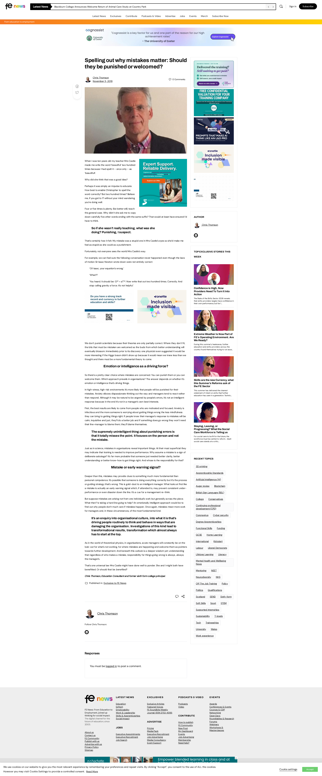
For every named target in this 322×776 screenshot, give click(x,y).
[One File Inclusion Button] (161, 321)
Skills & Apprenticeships (128, 715)
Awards (213, 703)
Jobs (182, 16)
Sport (213, 603)
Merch (204, 16)
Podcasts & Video (151, 16)
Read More (92, 771)
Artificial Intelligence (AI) (208, 479)
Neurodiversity (203, 577)
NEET (214, 570)
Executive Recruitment (127, 737)
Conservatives (215, 499)
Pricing (150, 728)
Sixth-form (226, 596)
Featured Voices (155, 706)
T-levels (218, 616)
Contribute (131, 16)
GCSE (199, 534)
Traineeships (212, 622)
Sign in (292, 6)
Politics (199, 590)
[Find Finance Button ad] (214, 73)
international (202, 541)
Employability (122, 709)
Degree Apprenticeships (208, 521)
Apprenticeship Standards (209, 472)
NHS (218, 577)
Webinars (214, 724)
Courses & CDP (217, 709)
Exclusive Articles (155, 703)
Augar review (202, 485)
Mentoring (201, 570)
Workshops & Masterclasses (216, 729)
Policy (225, 583)
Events (193, 16)
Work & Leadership (125, 712)
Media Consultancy (156, 740)
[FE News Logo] (15, 6)
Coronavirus (202, 515)
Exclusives (115, 16)
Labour (199, 547)
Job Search (121, 740)
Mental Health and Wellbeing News (211, 562)
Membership (184, 740)
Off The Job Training (206, 583)
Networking (215, 712)
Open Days (214, 715)
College (200, 499)
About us (89, 732)
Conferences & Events (220, 706)
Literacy (222, 554)
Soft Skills (201, 603)
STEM (224, 603)
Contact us (90, 735)
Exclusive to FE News (115, 583)
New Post (183, 728)
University (201, 629)
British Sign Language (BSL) (210, 492)
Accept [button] (310, 769)
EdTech (119, 706)
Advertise (170, 16)
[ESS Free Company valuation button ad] (214, 102)
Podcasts (183, 703)
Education (121, 703)
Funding (221, 528)
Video (181, 706)
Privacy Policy (92, 747)
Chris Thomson (101, 77)
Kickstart (218, 541)
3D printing (201, 466)
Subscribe (308, 6)
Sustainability (203, 616)
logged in (111, 666)
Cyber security (221, 515)
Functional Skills (204, 528)
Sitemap (89, 750)
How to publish (185, 722)
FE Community (92, 738)
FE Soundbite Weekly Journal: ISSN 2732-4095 (159, 711)
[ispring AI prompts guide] (214, 130)
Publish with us (92, 741)
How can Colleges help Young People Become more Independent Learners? (95, 6)
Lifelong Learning (204, 554)
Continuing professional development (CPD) (208, 507)
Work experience (204, 635)
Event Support (154, 742)
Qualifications (215, 590)
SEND (213, 596)
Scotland (200, 596)
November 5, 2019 (103, 81)
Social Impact (122, 718)
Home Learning (214, 534)
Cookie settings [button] (288, 769)
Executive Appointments (128, 734)
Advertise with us (93, 744)
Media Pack (152, 731)
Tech (198, 622)
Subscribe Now (220, 16)
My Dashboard (185, 731)
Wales (214, 629)
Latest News (99, 16)
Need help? (183, 742)
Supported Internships (207, 609)
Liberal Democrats (217, 547)
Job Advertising (155, 737)
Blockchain (219, 485)
